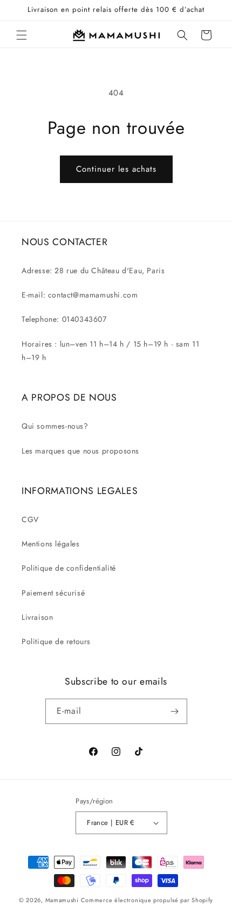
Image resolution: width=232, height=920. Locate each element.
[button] (21, 35)
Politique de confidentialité (69, 568)
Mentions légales (51, 543)
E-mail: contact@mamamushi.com (80, 294)
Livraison (37, 617)
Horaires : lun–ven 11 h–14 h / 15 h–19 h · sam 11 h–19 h (110, 351)
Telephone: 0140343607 (64, 319)
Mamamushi (62, 900)
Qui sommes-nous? (55, 426)
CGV (30, 519)
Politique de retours (56, 641)
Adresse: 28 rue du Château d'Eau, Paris (93, 270)
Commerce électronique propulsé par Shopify (147, 900)
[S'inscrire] (175, 711)
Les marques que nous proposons (80, 450)
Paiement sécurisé (53, 592)
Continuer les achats (116, 169)
